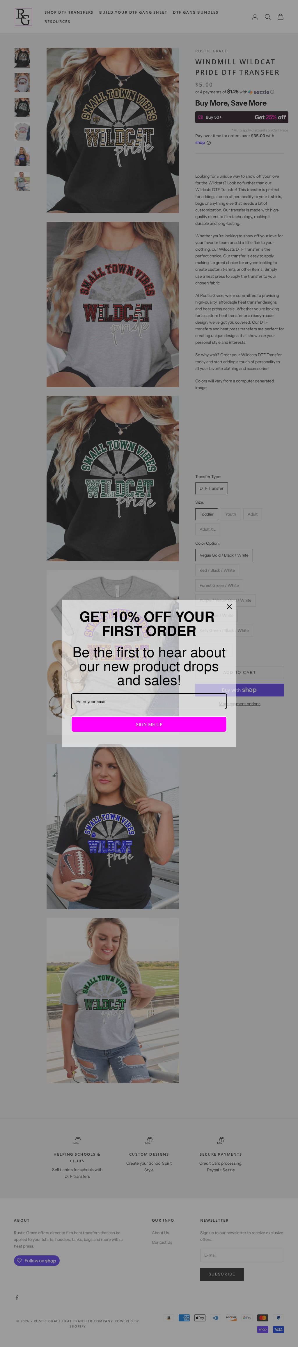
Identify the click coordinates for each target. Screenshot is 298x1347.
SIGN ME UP (149, 724)
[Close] (229, 607)
